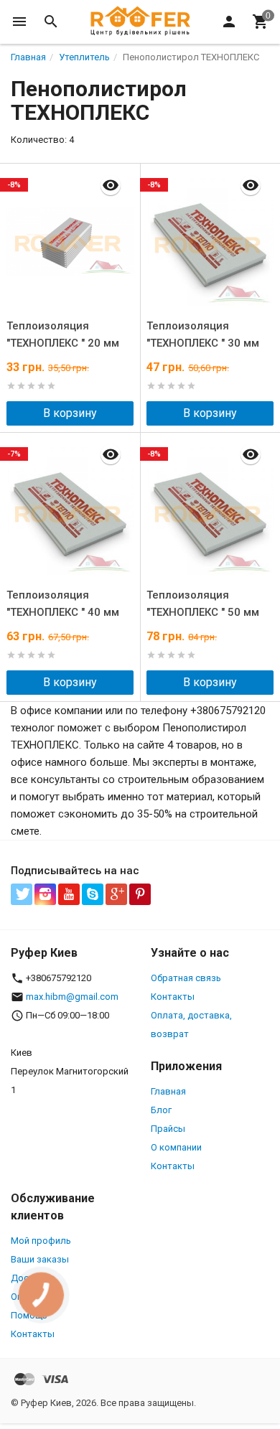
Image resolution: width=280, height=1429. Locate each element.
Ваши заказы (40, 1259)
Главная (168, 1091)
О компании (176, 1147)
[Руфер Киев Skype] (92, 894)
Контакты (173, 996)
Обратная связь (186, 978)
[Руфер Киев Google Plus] (116, 894)
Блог (161, 1110)
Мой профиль (41, 1240)
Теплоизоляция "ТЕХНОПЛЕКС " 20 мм (62, 334)
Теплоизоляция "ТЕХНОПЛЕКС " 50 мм (202, 604)
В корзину (70, 413)
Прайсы (168, 1128)
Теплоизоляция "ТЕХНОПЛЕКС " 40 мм (62, 604)
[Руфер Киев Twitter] (21, 894)
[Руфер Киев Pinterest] (140, 894)
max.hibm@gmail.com (72, 996)
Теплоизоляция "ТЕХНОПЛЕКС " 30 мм (202, 334)
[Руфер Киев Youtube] (69, 894)
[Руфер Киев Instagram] (45, 894)
